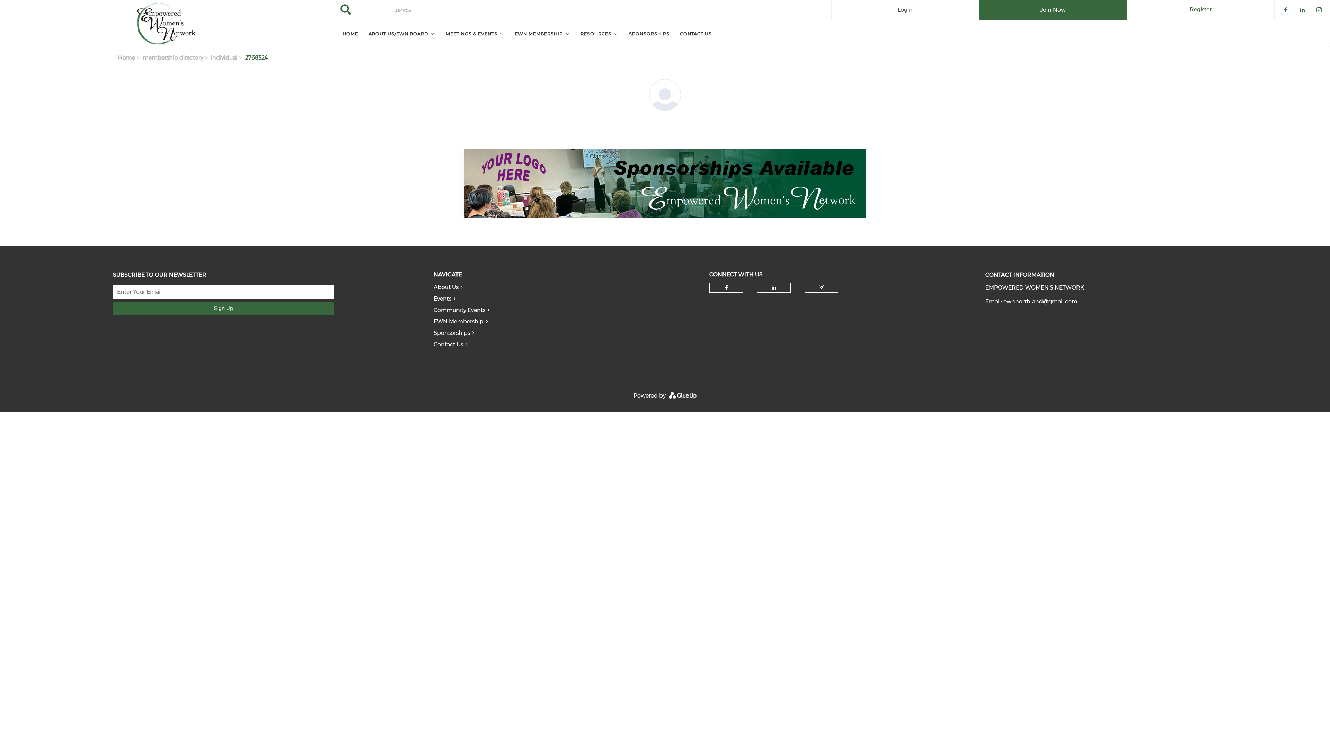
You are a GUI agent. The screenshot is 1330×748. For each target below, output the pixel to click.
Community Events (459, 310)
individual (224, 57)
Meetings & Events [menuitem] (471, 33)
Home (126, 57)
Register (1201, 9)
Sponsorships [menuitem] (649, 33)
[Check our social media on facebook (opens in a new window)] (726, 287)
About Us (446, 287)
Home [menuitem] (350, 33)
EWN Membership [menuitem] (539, 33)
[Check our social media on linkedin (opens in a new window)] (773, 287)
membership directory (173, 57)
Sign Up (223, 308)
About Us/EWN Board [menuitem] (398, 33)
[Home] (166, 23)
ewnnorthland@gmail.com (1040, 301)
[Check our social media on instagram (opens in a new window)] (821, 287)
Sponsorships (452, 333)
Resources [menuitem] (595, 33)
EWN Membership (459, 321)
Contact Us (448, 344)
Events (442, 298)
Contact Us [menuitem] (696, 33)
